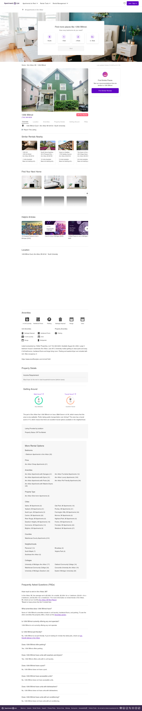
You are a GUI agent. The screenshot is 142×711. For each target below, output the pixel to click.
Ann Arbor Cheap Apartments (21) (36, 464)
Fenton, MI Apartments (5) (63, 522)
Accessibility (82, 708)
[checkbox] (49, 38)
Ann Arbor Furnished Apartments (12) (67, 474)
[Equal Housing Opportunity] (121, 708)
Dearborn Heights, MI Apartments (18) (37, 522)
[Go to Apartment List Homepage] (11, 3)
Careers (29, 708)
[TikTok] (139, 708)
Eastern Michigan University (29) (65, 571)
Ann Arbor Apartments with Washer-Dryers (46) (39, 485)
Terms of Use (60, 708)
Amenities (46, 122)
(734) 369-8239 (27, 117)
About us (23, 708)
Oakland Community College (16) (66, 564)
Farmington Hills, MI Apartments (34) (67, 512)
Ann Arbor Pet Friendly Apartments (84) (68, 480)
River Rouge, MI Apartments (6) (35, 518)
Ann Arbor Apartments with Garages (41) (38, 474)
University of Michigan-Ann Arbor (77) (37, 564)
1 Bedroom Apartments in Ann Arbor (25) (38, 454)
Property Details (59, 122)
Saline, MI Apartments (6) (33, 506)
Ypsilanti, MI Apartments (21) (34, 509)
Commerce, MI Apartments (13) (35, 525)
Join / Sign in (132, 3)
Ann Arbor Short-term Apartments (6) (37, 496)
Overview (25, 122)
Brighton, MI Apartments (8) (34, 528)
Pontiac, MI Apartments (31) (64, 509)
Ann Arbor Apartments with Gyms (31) (37, 477)
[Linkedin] (124, 708)
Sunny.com (74, 708)
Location (35, 122)
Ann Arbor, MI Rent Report (48, 600)
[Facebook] (127, 708)
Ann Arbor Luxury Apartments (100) (66, 477)
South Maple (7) (30, 551)
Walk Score (38, 394)
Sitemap (67, 708)
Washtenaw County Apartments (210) (37, 538)
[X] (130, 708)
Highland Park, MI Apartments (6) (66, 518)
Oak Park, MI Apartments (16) (65, 506)
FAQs (86, 122)
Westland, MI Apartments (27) (65, 528)
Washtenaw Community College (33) (37, 567)
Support (44, 708)
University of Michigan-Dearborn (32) (37, 571)
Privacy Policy (51, 708)
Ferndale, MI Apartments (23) (64, 525)
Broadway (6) (59, 548)
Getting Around (74, 122)
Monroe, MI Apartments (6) (64, 515)
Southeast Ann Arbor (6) (33, 554)
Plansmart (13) (30, 548)
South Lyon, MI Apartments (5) (35, 512)
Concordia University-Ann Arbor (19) (67, 567)
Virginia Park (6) (60, 551)
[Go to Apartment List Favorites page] (125, 3)
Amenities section (60, 615)
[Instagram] (136, 708)
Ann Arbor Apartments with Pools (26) (37, 480)
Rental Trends (37, 708)
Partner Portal (92, 708)
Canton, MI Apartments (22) (34, 515)
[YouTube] (133, 708)
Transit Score (69, 394)
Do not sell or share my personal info (108, 708)
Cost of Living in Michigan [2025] (54, 236)
